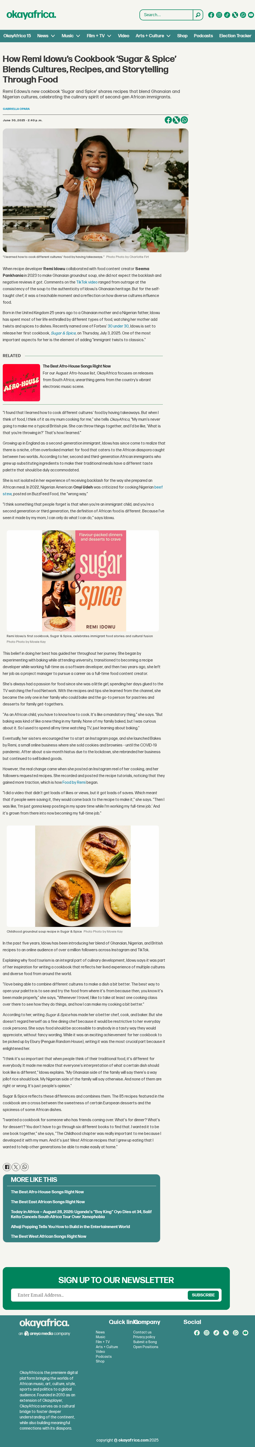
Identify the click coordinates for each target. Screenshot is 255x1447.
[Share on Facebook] (168, 120)
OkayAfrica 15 (17, 36)
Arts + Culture (150, 36)
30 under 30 (118, 326)
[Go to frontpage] (31, 15)
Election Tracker (235, 36)
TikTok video (86, 282)
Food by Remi (74, 782)
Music (68, 36)
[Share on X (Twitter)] (176, 120)
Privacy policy (144, 1337)
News (42, 36)
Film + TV (96, 36)
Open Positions (145, 1347)
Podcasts (203, 36)
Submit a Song (145, 1342)
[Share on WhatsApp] (184, 120)
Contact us (142, 1332)
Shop (182, 36)
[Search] (198, 15)
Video (123, 36)
